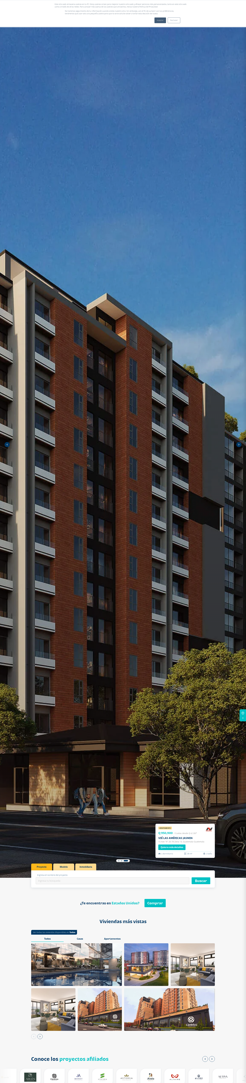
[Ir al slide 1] (118, 860)
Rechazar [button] (174, 20)
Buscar (201, 881)
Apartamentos (112, 938)
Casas (80, 938)
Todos (72, 932)
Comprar (155, 903)
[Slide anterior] (7, 444)
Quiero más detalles (172, 847)
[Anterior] (33, 1036)
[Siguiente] (40, 1036)
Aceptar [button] (160, 20)
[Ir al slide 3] (126, 860)
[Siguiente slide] (238, 444)
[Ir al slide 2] (121, 860)
